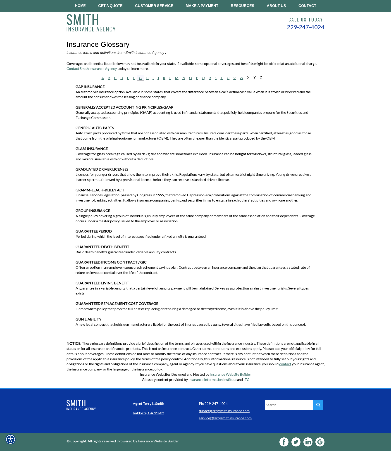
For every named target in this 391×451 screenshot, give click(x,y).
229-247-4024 (305, 27)
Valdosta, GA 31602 (148, 413)
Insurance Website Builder (230, 374)
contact (285, 364)
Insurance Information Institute (212, 379)
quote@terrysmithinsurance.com (224, 410)
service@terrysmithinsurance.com (225, 418)
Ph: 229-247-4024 (213, 403)
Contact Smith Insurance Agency (92, 68)
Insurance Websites (155, 374)
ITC (246, 379)
